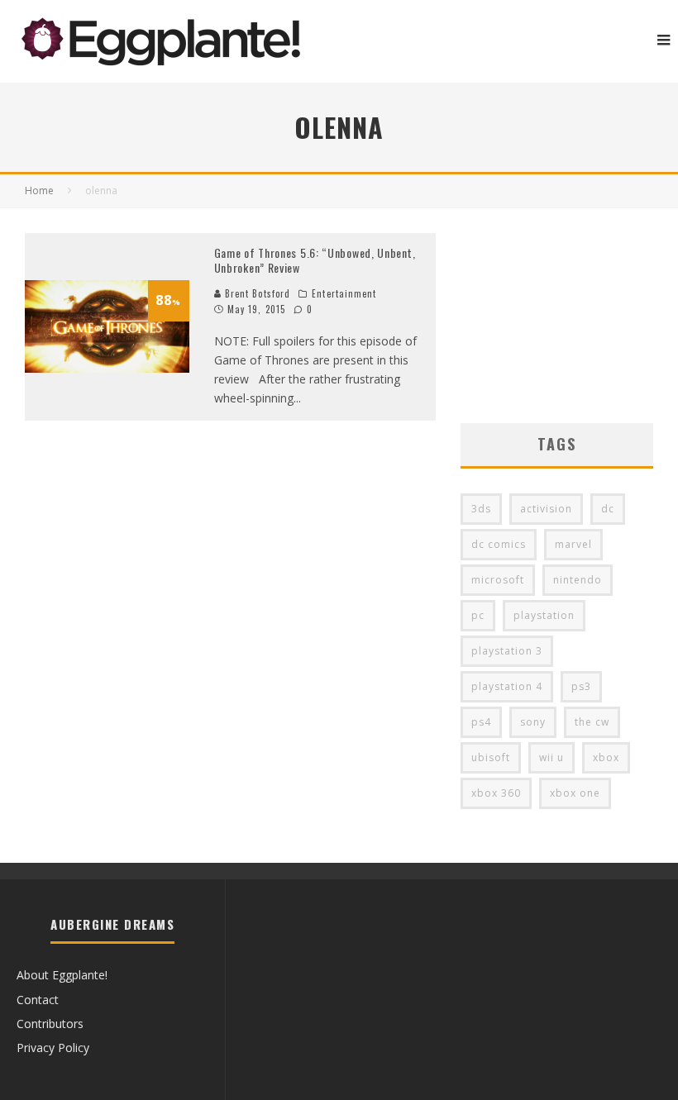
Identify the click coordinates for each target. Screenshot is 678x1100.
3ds (481, 509)
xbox (606, 757)
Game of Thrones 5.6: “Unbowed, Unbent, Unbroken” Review (315, 260)
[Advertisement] (557, 315)
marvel (573, 544)
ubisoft (490, 757)
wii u (551, 757)
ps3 (581, 686)
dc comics (498, 544)
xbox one (575, 793)
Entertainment (344, 293)
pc (478, 615)
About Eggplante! (62, 975)
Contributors (50, 1023)
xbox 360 (496, 793)
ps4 (481, 722)
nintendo (577, 580)
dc (607, 509)
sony (533, 722)
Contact (38, 999)
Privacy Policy (53, 1047)
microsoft (497, 580)
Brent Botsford (256, 293)
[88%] (107, 368)
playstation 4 (506, 686)
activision (546, 509)
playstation (544, 615)
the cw (592, 722)
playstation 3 (506, 651)
